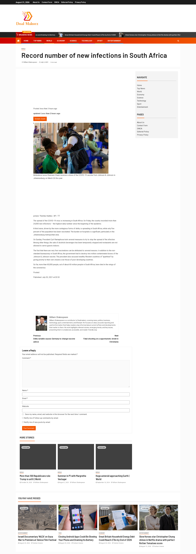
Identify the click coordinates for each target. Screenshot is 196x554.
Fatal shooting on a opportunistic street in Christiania (100, 339)
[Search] (178, 41)
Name (25, 390)
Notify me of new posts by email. (37, 422)
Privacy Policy (80, 2)
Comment (26, 358)
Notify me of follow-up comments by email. (41, 418)
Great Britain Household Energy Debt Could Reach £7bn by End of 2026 (74, 35)
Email (25, 398)
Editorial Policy (67, 2)
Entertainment (114, 41)
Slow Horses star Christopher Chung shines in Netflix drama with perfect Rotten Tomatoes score (144, 35)
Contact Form (47, 2)
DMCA (56, 2)
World (49, 41)
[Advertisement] (75, 90)
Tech (59, 533)
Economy (61, 41)
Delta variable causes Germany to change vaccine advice (54, 339)
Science (73, 41)
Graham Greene (38, 543)
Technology (87, 41)
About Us (36, 2)
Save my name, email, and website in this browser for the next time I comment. (56, 414)
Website (25, 406)
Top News (37, 41)
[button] (75, 167)
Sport (100, 41)
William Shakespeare (30, 62)
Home (26, 41)
